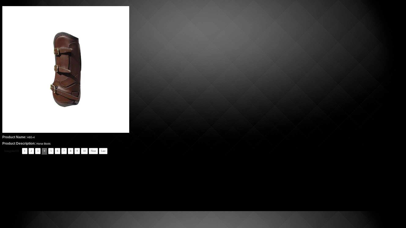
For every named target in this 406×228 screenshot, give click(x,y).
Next (93, 150)
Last (103, 150)
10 (84, 150)
